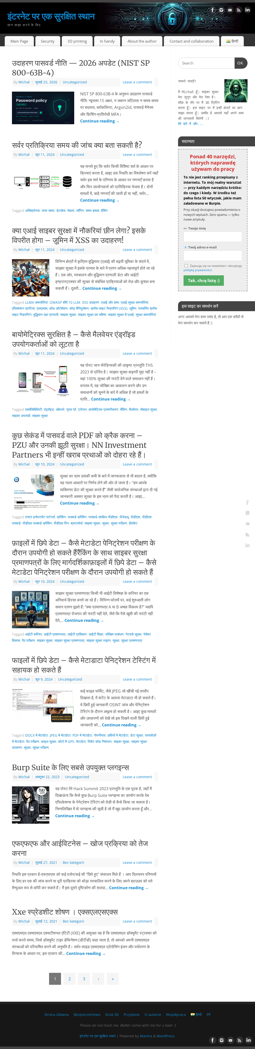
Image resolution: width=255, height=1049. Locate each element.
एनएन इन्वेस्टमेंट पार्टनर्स (40, 517)
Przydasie (132, 1014)
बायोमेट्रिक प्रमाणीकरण (103, 409)
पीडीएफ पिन (61, 523)
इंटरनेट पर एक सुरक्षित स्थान (51, 16)
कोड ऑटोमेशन (58, 308)
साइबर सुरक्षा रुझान (98, 640)
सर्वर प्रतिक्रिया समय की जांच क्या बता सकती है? (77, 145)
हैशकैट (133, 523)
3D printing (77, 41)
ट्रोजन (82, 409)
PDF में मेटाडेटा (82, 735)
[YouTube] (230, 11)
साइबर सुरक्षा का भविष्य (92, 314)
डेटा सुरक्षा (136, 735)
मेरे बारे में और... (190, 124)
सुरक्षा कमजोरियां (146, 314)
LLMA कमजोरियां (36, 302)
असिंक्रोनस (32, 210)
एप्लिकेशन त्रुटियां (23, 308)
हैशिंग (104, 210)
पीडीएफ (135, 517)
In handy (107, 41)
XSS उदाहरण (90, 302)
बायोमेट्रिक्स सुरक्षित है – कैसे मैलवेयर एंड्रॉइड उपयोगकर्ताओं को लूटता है (73, 339)
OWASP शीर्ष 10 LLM (65, 302)
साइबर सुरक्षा (68, 314)
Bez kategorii (73, 862)
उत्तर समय (48, 210)
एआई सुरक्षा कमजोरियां (134, 302)
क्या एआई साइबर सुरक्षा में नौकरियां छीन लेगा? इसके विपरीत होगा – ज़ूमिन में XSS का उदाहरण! (79, 235)
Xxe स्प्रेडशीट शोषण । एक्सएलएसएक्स (65, 912)
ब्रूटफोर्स (76, 523)
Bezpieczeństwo (87, 1014)
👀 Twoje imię (195, 228)
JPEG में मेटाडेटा (60, 735)
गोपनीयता (100, 735)
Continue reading (100, 121)
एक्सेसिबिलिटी (33, 409)
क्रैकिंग (61, 517)
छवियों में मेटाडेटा (118, 735)
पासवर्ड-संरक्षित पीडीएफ (103, 517)
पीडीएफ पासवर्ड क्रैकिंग (37, 523)
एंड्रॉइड (49, 409)
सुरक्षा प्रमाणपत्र (131, 640)
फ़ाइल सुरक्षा (48, 741)
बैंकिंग (123, 409)
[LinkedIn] (247, 11)
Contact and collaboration (192, 41)
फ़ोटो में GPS (66, 741)
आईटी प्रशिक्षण (77, 634)
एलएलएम (42, 308)
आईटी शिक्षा (96, 634)
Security (48, 41)
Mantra (146, 1036)
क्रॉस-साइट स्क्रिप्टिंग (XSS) (109, 308)
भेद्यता (70, 210)
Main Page (19, 41)
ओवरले (60, 409)
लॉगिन (80, 210)
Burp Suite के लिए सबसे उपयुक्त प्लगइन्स (70, 767)
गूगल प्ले (71, 409)
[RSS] (239, 11)
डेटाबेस (60, 210)
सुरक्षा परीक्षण (119, 523)
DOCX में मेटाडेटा (36, 735)
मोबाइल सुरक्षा (148, 409)
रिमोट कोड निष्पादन (100, 741)
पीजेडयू (124, 517)
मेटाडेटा (81, 741)
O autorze (153, 1014)
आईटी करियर (33, 634)
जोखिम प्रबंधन (114, 634)
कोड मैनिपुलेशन (79, 308)
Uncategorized (75, 82)
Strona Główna (56, 1014)
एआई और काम (110, 302)
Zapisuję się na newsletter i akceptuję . (213, 268)
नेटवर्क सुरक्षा (133, 634)
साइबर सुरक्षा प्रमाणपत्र (69, 640)
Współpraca (176, 1014)
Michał (24, 82)
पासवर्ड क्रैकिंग (77, 517)
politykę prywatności (198, 270)
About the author (142, 41)
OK (239, 63)
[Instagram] (221, 11)
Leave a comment (137, 82)
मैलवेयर (133, 409)
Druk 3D (112, 1014)
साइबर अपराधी (21, 415)
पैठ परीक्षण (28, 640)
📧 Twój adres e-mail (200, 247)
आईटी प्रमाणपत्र (54, 634)
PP (209, 1014)
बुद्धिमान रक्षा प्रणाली (45, 314)
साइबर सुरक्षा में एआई (121, 314)
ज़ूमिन (132, 308)
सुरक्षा (105, 523)
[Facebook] (212, 11)
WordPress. (166, 1036)
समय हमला (92, 210)
